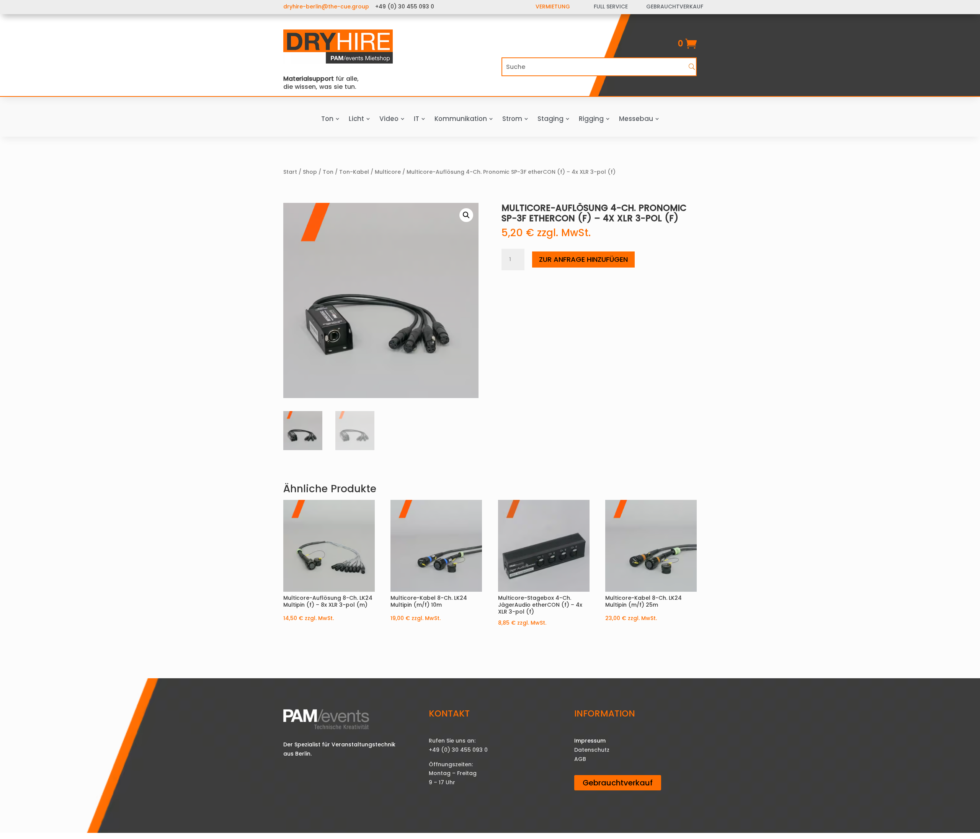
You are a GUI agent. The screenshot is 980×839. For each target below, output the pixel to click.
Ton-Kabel (354, 172)
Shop (310, 172)
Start (290, 172)
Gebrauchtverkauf (618, 782)
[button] (466, 215)
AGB (580, 759)
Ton (328, 172)
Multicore (388, 172)
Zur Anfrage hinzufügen (583, 259)
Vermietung (553, 6)
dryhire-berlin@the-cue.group (326, 6)
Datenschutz (591, 750)
